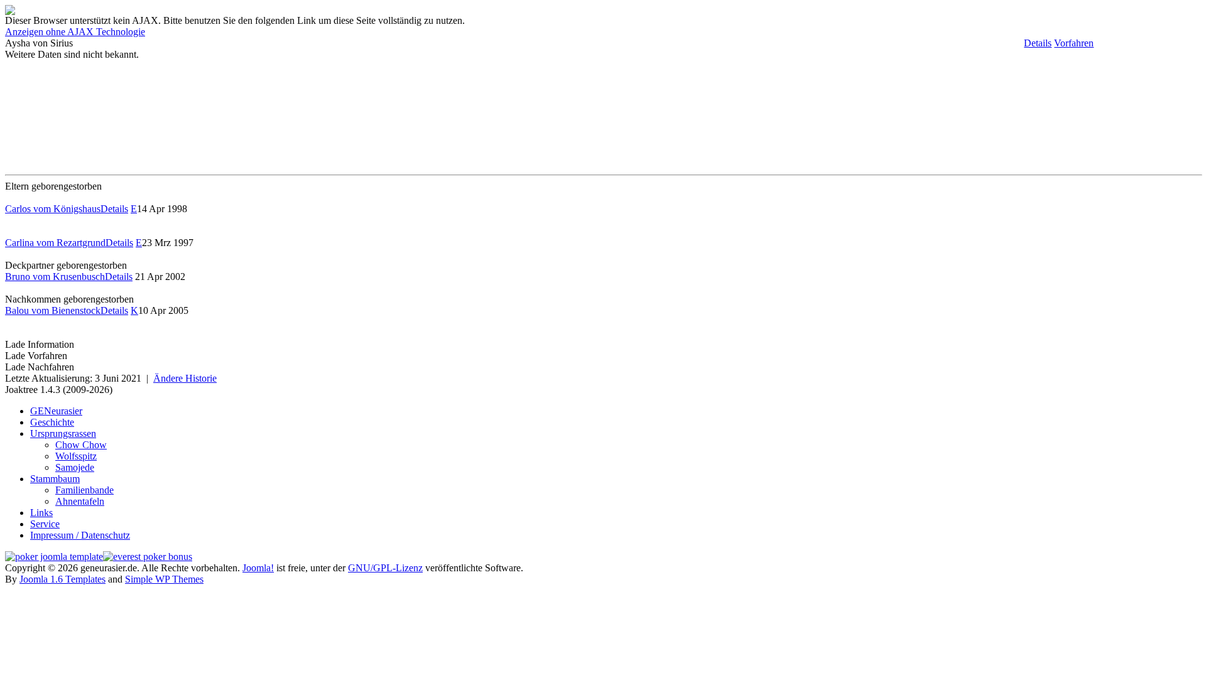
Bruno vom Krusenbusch (55, 276)
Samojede (74, 467)
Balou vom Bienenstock (52, 310)
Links (41, 512)
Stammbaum (55, 478)
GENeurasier (56, 411)
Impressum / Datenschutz (80, 535)
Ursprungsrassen (63, 433)
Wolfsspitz (76, 456)
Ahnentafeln (79, 501)
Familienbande (84, 490)
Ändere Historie (185, 378)
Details (1037, 43)
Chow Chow (81, 444)
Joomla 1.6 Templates (62, 579)
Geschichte (52, 422)
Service (45, 524)
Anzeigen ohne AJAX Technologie (75, 31)
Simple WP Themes (164, 579)
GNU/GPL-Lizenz (385, 567)
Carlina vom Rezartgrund (55, 242)
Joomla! (258, 567)
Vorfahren (1074, 43)
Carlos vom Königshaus (52, 208)
